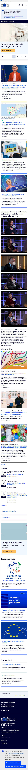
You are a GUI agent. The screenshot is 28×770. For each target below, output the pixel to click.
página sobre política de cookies (16, 753)
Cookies (3, 735)
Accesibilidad (4, 743)
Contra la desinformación (9, 511)
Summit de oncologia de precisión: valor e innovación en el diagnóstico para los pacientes (17, 495)
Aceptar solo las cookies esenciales (15, 766)
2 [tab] (17, 56)
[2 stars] (4, 695)
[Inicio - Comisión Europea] (5, 5)
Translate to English (8, 16)
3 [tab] (21, 56)
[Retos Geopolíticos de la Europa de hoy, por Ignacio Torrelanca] (14, 318)
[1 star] (3, 695)
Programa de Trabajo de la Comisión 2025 (13, 610)
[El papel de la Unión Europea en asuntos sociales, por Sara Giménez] (14, 244)
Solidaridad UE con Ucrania (9, 160)
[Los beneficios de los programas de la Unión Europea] (14, 281)
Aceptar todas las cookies (13, 762)
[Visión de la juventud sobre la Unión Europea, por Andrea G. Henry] (14, 226)
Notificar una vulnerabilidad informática (10, 730)
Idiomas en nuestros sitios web (8, 732)
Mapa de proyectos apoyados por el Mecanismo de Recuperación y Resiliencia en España (13, 124)
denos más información (19, 695)
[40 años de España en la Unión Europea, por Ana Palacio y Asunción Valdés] (14, 299)
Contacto (3, 727)
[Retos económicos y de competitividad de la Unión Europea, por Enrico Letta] (14, 263)
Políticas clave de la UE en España (11, 664)
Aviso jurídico (4, 740)
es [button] (19, 5)
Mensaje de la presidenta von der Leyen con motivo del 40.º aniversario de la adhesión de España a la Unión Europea (14, 87)
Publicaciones (6, 517)
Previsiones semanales (8, 675)
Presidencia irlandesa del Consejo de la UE (13, 580)
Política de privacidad (6, 738)
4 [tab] (25, 56)
